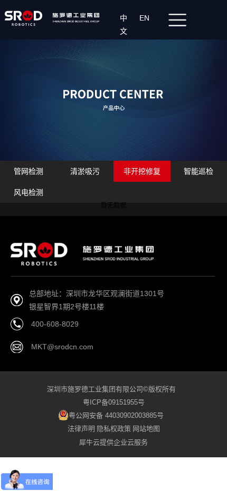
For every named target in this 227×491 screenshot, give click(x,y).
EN (146, 18)
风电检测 (28, 192)
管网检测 (28, 171)
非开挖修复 (142, 171)
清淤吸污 (85, 171)
